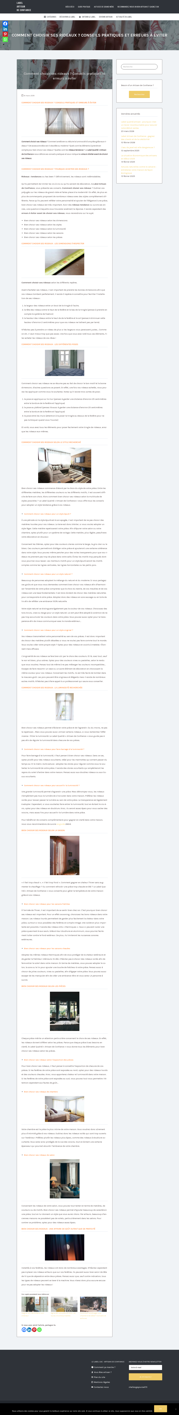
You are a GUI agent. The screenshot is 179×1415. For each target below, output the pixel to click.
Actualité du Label (124, 17)
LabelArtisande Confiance (24, 6)
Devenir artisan (105, 17)
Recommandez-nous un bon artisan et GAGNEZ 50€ (138, 7)
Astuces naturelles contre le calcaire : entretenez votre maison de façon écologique (138, 170)
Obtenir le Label (88, 17)
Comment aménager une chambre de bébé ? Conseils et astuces (93, 1315)
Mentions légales (102, 1382)
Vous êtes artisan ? (103, 1372)
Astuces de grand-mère (104, 7)
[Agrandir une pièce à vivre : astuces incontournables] (64, 1304)
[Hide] (4, 44)
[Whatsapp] (39, 1329)
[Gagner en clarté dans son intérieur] (34, 1304)
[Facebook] (24, 1329)
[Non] (175, 1409)
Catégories (51, 17)
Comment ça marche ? (104, 1367)
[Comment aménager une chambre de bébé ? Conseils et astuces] (93, 1304)
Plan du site (99, 1377)
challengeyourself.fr (138, 1387)
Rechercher (139, 94)
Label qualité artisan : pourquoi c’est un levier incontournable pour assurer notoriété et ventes (139, 125)
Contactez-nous (101, 1387)
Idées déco (70, 7)
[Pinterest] (34, 1329)
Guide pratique (84, 7)
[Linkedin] (29, 1329)
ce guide (61, 824)
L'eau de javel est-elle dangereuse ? (138, 147)
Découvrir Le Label (67, 17)
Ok (160, 1409)
